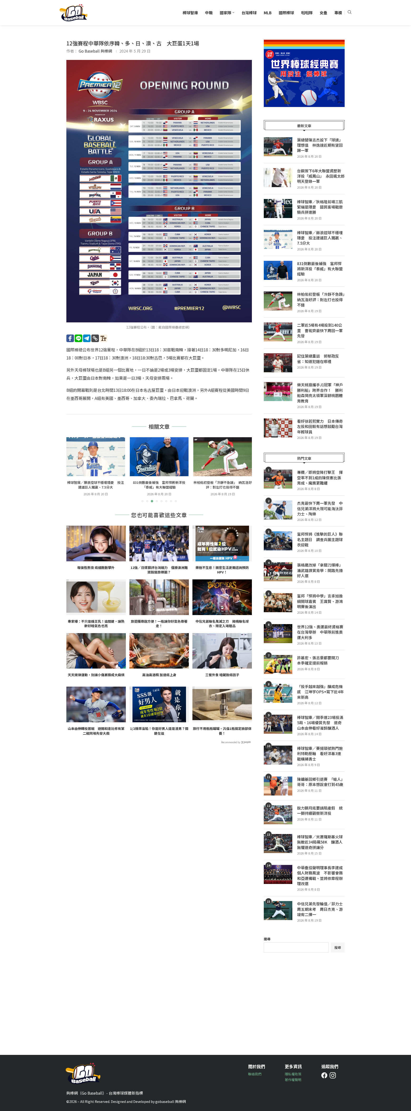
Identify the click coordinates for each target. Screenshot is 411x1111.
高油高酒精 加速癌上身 (159, 675)
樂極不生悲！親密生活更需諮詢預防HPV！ (222, 570)
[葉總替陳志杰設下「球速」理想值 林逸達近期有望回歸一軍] (278, 146)
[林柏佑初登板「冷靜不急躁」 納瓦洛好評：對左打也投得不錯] (159, 456)
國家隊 (225, 12)
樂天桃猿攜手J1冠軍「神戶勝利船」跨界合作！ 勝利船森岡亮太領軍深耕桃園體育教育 (320, 392)
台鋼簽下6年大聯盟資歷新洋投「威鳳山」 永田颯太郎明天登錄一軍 (321, 176)
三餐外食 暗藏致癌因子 (222, 675)
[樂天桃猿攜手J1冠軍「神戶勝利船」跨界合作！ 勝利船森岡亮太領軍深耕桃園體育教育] (278, 391)
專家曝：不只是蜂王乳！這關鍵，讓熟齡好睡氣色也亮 (96, 623)
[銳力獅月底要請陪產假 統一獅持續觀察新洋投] (278, 814)
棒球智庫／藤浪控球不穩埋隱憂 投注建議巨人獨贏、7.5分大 (320, 238)
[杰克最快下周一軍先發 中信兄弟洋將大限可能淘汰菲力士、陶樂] (278, 509)
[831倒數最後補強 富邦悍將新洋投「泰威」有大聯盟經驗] (95, 456)
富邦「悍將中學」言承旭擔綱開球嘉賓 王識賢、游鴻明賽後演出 (320, 601)
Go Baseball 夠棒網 (95, 51)
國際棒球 (286, 12)
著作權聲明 (293, 1079)
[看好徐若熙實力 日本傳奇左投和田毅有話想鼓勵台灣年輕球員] (278, 427)
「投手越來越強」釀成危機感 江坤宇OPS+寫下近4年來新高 (320, 692)
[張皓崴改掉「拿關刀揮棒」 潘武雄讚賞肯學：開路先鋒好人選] (278, 571)
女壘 (323, 12)
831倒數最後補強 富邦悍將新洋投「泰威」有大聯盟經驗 (95, 485)
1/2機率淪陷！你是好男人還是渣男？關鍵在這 (159, 731)
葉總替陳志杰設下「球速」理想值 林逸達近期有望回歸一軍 (320, 145)
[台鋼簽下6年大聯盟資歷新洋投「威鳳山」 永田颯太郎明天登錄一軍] (278, 177)
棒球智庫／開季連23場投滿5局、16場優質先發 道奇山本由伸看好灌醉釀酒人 (320, 723)
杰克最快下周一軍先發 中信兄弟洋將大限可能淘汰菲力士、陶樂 (320, 508)
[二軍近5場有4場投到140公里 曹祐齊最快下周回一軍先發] (222, 456)
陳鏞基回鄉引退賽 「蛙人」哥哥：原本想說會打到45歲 (321, 781)
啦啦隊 (307, 12)
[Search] (349, 12)
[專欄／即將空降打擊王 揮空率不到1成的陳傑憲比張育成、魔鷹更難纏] (278, 479)
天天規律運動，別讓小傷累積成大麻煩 (96, 675)
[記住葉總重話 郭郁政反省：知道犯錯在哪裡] (278, 362)
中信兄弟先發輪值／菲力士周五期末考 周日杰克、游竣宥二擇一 (320, 909)
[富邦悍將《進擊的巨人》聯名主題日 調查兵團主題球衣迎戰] (278, 540)
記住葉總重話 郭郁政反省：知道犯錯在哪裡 (318, 358)
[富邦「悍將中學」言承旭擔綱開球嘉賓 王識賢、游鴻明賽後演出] (278, 602)
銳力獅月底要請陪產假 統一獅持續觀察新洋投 (320, 810)
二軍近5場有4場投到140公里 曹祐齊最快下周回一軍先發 (223, 485)
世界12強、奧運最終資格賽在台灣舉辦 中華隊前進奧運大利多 (320, 632)
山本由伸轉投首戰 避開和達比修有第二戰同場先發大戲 (96, 731)
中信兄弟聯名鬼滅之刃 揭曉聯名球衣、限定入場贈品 (222, 623)
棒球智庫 (190, 12)
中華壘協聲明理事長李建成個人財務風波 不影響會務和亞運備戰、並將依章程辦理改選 (320, 875)
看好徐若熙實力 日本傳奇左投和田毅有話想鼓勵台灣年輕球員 (320, 426)
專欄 (338, 12)
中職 (209, 12)
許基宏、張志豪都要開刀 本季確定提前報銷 (320, 660)
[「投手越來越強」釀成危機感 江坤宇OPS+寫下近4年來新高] (278, 693)
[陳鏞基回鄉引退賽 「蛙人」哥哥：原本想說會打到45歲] (278, 786)
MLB (268, 12)
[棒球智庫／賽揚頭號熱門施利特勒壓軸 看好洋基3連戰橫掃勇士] (278, 755)
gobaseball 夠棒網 (170, 1101)
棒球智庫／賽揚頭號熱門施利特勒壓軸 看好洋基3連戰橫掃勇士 (320, 754)
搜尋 (267, 938)
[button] (73, 470)
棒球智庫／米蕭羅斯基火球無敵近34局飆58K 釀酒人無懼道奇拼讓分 (320, 842)
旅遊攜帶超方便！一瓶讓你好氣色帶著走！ (159, 623)
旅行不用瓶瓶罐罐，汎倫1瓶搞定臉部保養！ (222, 731)
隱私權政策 (293, 1074)
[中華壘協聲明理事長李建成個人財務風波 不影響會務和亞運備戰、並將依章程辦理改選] (278, 874)
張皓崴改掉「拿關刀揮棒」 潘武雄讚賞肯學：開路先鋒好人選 (321, 570)
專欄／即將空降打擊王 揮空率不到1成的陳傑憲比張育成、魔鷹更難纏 (320, 477)
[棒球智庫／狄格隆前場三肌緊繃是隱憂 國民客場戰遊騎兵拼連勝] (278, 208)
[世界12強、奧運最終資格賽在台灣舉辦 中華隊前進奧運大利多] (278, 633)
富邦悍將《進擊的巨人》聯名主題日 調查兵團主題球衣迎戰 (320, 539)
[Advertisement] (304, 1000)
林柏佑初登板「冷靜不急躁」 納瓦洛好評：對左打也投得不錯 (159, 485)
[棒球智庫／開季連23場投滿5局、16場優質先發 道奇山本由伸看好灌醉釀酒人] (278, 724)
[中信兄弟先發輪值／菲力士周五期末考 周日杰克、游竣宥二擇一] (278, 910)
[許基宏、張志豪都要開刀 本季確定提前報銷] (278, 664)
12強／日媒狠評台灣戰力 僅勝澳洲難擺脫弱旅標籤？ (159, 570)
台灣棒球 (249, 12)
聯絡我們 (254, 1074)
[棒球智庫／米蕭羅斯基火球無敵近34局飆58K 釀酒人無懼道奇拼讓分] (278, 843)
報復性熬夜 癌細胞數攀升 (96, 567)
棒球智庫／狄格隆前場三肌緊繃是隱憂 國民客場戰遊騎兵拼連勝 (320, 207)
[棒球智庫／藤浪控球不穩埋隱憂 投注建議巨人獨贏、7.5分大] (278, 239)
